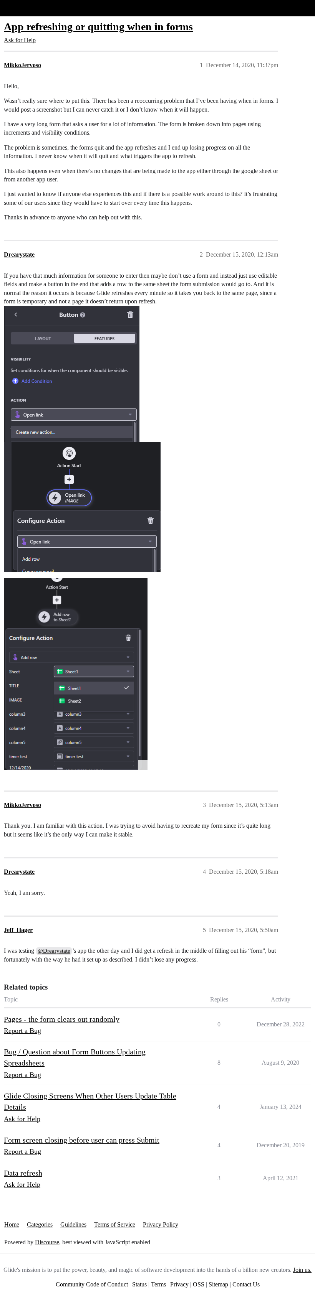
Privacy (179, 1284)
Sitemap (218, 1284)
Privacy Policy (160, 1224)
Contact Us (246, 1284)
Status (139, 1284)
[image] (76, 673)
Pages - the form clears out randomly (61, 1019)
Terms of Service (114, 1224)
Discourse (47, 1242)
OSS (198, 1284)
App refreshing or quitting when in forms (98, 27)
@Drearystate (54, 951)
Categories (40, 1224)
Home (11, 1224)
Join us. (302, 1269)
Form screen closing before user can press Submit (81, 1140)
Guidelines (73, 1224)
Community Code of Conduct (92, 1284)
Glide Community (26, 8)
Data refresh (23, 1173)
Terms (158, 1284)
